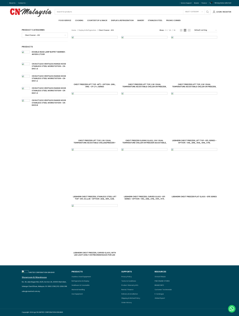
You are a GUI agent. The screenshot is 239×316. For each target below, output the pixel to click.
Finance (204, 3)
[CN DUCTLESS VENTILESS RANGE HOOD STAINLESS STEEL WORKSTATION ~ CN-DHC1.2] (26, 79)
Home (74, 30)
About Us (12, 3)
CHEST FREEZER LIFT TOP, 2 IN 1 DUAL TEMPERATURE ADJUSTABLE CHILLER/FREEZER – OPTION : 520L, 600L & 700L (95, 142)
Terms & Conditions (128, 281)
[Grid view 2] (181, 30)
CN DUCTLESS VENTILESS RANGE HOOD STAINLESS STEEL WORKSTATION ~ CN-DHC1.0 (49, 90)
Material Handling (78, 289)
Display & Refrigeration (87, 30)
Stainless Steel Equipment (81, 276)
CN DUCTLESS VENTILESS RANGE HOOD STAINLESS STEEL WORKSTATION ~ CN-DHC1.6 (49, 66)
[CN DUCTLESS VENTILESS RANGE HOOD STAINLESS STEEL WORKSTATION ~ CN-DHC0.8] (26, 103)
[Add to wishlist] (116, 51)
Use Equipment (77, 294)
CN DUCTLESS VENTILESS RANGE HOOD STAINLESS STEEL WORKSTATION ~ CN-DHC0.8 (49, 102)
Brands (196, 3)
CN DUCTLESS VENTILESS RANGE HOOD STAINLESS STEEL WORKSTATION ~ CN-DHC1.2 (49, 78)
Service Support (186, 3)
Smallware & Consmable (81, 285)
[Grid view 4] (189, 30)
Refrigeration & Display (80, 281)
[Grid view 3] (185, 30)
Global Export (160, 298)
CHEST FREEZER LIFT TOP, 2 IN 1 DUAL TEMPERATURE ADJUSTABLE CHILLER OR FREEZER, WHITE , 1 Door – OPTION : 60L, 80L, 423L (144, 86)
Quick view (116, 45)
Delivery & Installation (129, 294)
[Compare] (116, 40)
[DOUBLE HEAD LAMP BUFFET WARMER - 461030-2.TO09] (26, 55)
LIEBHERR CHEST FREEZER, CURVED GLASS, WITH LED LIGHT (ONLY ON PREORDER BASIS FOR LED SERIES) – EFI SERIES (94, 255)
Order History (126, 302)
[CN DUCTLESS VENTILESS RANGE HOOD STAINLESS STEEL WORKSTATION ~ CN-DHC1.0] (26, 91)
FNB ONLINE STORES (162, 281)
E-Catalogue (159, 294)
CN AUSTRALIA (160, 276)
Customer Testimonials (163, 289)
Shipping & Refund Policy (130, 298)
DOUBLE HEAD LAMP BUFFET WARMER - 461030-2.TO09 (49, 53)
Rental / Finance (127, 289)
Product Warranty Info (129, 285)
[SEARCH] (207, 12)
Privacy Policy (126, 276)
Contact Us (22, 3)
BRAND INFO (159, 285)
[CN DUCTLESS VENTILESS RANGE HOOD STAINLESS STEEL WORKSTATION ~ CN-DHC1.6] (26, 67)
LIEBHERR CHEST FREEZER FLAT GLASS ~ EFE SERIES (194, 197)
